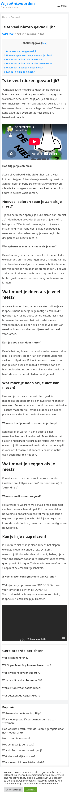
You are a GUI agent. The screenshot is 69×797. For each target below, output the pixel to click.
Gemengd (15, 17)
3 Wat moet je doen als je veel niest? (25, 59)
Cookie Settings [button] (13, 789)
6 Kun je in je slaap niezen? (19, 71)
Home (5, 17)
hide (44, 43)
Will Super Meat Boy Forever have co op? (26, 665)
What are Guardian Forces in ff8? (22, 680)
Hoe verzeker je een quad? (18, 744)
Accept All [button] (30, 789)
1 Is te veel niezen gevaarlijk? (21, 51)
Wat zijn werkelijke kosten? (18, 756)
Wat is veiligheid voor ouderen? (21, 672)
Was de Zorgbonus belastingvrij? (22, 750)
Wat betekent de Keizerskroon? (21, 695)
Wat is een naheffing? (15, 657)
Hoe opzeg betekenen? (16, 738)
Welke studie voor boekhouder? (21, 688)
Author (20, 33)
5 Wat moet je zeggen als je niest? (23, 67)
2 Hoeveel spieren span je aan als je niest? (28, 55)
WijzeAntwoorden (18, 3)
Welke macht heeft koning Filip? (21, 713)
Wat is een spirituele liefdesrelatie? (23, 762)
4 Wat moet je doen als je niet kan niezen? (28, 63)
